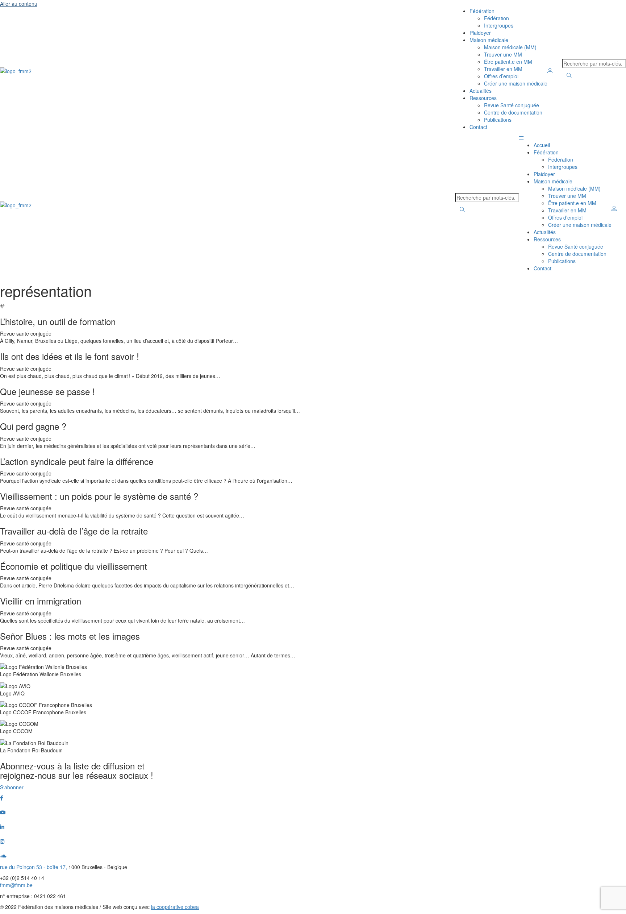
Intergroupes (498, 25)
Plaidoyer (480, 32)
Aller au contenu (18, 3)
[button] (521, 137)
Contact (478, 126)
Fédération (496, 18)
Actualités (481, 90)
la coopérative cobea (175, 906)
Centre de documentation (513, 112)
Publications (498, 119)
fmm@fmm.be (16, 885)
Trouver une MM (503, 54)
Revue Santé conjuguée (511, 105)
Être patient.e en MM (508, 61)
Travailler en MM (503, 68)
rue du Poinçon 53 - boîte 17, (34, 867)
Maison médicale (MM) (510, 47)
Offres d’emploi (501, 76)
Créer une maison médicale (515, 83)
